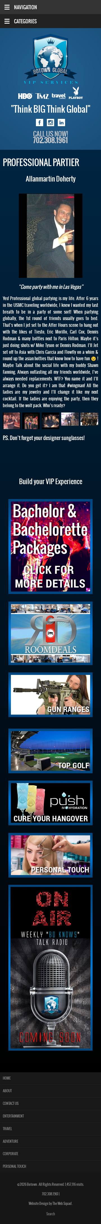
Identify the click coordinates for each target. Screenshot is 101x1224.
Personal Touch (14, 1166)
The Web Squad (62, 1203)
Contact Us (11, 1103)
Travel (7, 1129)
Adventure (10, 1141)
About (7, 1091)
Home (7, 1078)
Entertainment (13, 1116)
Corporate (10, 1154)
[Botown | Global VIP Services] (50, 59)
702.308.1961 (50, 1194)
